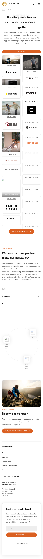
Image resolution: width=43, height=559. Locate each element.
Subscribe (20, 535)
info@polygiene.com (9, 485)
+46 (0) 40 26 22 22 (9, 482)
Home (3, 10)
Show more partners (20, 231)
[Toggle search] (34, 4)
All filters (21, 51)
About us (5, 453)
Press (4, 470)
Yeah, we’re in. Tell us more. (16, 431)
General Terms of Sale (9, 466)
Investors (5, 457)
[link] (11, 4)
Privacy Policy (6, 461)
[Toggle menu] (39, 4)
